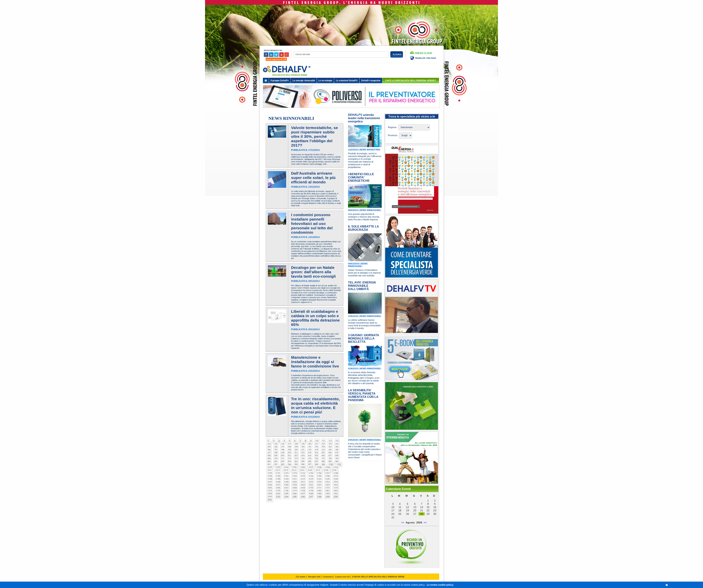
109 (327, 467)
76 (316, 458)
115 (302, 470)
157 (278, 485)
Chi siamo (301, 577)
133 (303, 476)
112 (278, 470)
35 (336, 446)
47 (269, 452)
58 (269, 455)
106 (303, 467)
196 (303, 496)
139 (278, 479)
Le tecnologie (325, 80)
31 (309, 446)
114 (294, 470)
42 (309, 449)
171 (319, 487)
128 (336, 473)
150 (294, 482)
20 (309, 444)
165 (270, 487)
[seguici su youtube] (281, 56)
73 (296, 458)
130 (278, 476)
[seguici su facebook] (266, 56)
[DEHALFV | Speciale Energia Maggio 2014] (411, 212)
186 (294, 493)
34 (330, 446)
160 (303, 485)
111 (270, 470)
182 (336, 490)
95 (296, 464)
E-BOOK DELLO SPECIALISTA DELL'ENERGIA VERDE (378, 577)
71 (282, 458)
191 (336, 493)
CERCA (398, 54)
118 (326, 470)
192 (270, 496)
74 (303, 458)
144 (319, 479)
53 (309, 452)
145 (327, 479)
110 (336, 467)
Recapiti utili (314, 577)
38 (282, 449)
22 (323, 444)
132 (294, 476)
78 (330, 458)
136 (327, 476)
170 (311, 487)
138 (270, 479)
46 (336, 449)
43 (316, 449)
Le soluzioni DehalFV (347, 80)
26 (275, 446)
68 (336, 455)
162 (319, 485)
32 (316, 446)
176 (286, 490)
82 (282, 461)
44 (323, 449)
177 (294, 490)
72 (289, 458)
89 (330, 461)
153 (319, 482)
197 (311, 496)
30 (303, 446)
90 (336, 461)
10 (316, 441)
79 (336, 458)
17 (289, 444)
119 (334, 470)
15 (275, 444)
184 (278, 493)
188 (311, 493)
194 (286, 496)
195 (294, 496)
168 (294, 487)
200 (336, 496)
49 (282, 452)
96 (303, 464)
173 (336, 487)
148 (278, 482)
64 (309, 455)
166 (278, 487)
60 (282, 455)
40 (296, 449)
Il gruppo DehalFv (280, 80)
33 (323, 446)
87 (316, 461)
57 (336, 452)
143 (311, 479)
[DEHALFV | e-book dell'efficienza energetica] (411, 482)
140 (286, 479)
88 (323, 461)
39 (289, 449)
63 (303, 455)
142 (303, 479)
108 (319, 467)
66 (323, 455)
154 (327, 482)
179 (311, 490)
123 (294, 473)
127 (327, 473)
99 (323, 464)
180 (319, 490)
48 (275, 452)
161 (311, 485)
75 (309, 458)
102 (270, 467)
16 (282, 444)
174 (270, 490)
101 (339, 464)
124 (303, 473)
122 (286, 473)
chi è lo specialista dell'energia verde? (410, 80)
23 (330, 444)
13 (337, 441)
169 (303, 487)
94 (289, 464)
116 (310, 470)
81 (275, 461)
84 (296, 461)
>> (425, 522)
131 (286, 476)
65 (316, 455)
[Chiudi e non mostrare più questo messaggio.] (666, 585)
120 (270, 473)
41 (303, 449)
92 (275, 464)
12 (330, 441)
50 (289, 452)
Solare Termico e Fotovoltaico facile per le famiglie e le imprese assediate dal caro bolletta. (364, 273)
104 (286, 467)
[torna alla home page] (266, 80)
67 (330, 455)
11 (323, 441)
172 (327, 487)
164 (336, 485)
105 (294, 467)
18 (296, 444)
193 (278, 496)
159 (294, 485)
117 (318, 470)
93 (282, 464)
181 (327, 490)
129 (270, 476)
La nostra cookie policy (440, 584)
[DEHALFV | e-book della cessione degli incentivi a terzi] (411, 429)
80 (269, 461)
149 (286, 482)
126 (319, 473)
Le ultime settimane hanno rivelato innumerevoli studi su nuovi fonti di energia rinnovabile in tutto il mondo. (364, 324)
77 (323, 458)
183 (270, 493)
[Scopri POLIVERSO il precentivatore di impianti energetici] (351, 110)
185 (286, 493)
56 (330, 452)
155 (336, 482)
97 (309, 464)
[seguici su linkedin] (271, 56)
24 (336, 444)
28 (289, 446)
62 (296, 455)
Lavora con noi (342, 577)
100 (331, 464)
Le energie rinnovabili (304, 80)
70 (275, 458)
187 (303, 493)
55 (323, 452)
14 (269, 444)
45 (330, 449)
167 (286, 487)
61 (289, 455)
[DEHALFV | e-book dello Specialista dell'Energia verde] (411, 379)
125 (311, 473)
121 (278, 473)
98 (316, 464)
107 (311, 467)
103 (278, 467)
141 (294, 479)
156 (270, 485)
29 (296, 446)
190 (327, 493)
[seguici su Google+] (286, 56)
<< (402, 522)
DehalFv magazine (370, 80)
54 (316, 452)
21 (316, 444)
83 (289, 461)
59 (275, 455)
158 (286, 485)
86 (309, 461)
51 (296, 452)
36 (269, 449)
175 (278, 490)
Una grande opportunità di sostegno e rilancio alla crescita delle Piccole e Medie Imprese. (363, 217)
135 (319, 476)
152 (311, 482)
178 (303, 490)
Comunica (328, 577)
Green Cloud (423, 53)
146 (336, 479)
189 (319, 493)
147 (270, 482)
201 (270, 499)
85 (303, 461)
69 (269, 458)
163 (327, 485)
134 (311, 476)
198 (319, 496)
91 (269, 464)
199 (327, 496)
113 (286, 470)
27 (282, 446)
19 (303, 444)
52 (303, 452)
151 (303, 482)
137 (336, 476)
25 (269, 446)
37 (275, 449)
